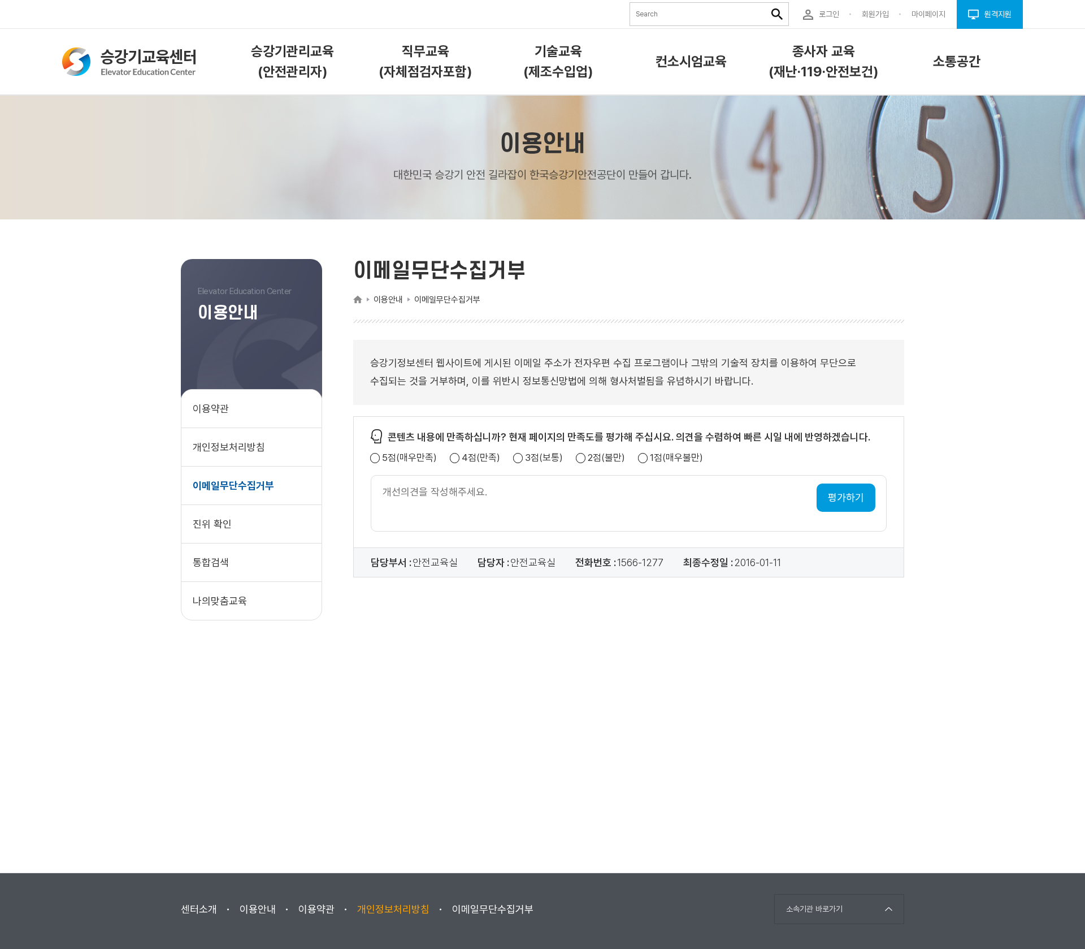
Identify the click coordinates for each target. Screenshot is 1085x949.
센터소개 (199, 909)
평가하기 (846, 497)
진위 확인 (212, 524)
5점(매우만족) (409, 458)
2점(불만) (606, 458)
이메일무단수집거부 (233, 485)
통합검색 (211, 562)
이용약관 (211, 409)
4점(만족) (481, 458)
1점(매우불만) (676, 458)
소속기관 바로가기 (814, 908)
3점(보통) (544, 458)
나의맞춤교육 (220, 601)
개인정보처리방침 (229, 447)
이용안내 (258, 909)
